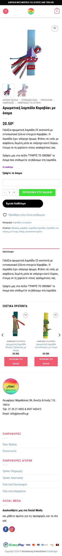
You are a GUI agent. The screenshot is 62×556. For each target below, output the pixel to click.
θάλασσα (15, 228)
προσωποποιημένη (33, 231)
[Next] (54, 52)
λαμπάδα (32, 228)
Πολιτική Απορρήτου (14, 491)
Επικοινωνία (9, 451)
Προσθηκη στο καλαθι (37, 192)
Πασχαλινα (47, 100)
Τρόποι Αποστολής (13, 478)
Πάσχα (21, 231)
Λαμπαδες (8, 102)
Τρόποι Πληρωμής (13, 471)
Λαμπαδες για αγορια (29, 102)
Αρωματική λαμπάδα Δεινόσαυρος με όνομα (46, 346)
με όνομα (14, 231)
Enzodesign (51, 551)
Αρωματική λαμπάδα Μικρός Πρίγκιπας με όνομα (16, 347)
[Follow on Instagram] (12, 529)
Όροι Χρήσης (10, 444)
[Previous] (8, 52)
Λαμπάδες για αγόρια (22, 222)
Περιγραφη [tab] (8, 252)
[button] (5, 11)
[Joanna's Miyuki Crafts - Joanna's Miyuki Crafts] (31, 11)
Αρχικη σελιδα (10, 100)
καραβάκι (24, 228)
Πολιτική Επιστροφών (15, 484)
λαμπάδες (41, 228)
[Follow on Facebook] (6, 529)
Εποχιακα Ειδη (29, 100)
